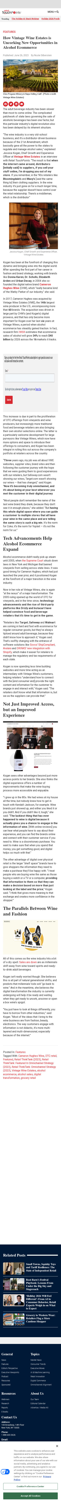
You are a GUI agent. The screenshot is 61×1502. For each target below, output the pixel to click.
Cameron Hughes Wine (31, 1055)
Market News (36, 1360)
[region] (30, 1471)
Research (5, 1404)
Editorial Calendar (38, 1404)
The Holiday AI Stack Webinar (25, 19)
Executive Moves (38, 1368)
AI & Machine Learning (40, 1372)
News (3, 1360)
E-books (4, 1412)
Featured (8, 1059)
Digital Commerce (38, 1381)
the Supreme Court (32, 560)
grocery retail (28, 1077)
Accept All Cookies (30, 1496)
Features (9, 31)
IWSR (22, 332)
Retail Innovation (38, 1377)
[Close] (57, 1446)
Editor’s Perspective (9, 1368)
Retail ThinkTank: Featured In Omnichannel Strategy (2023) (28, 1063)
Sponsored (5, 1385)
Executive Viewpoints (10, 1372)
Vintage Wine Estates (24, 1070)
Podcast (4, 1377)
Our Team (35, 1399)
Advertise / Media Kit (39, 1408)
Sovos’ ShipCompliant (42, 644)
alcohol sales (25, 1074)
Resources (5, 1381)
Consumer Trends (38, 1364)
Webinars (5, 1399)
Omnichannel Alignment (41, 1385)
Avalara (7, 648)
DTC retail (51, 1055)
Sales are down (28, 962)
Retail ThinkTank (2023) (27, 1059)
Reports (4, 1408)
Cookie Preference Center (30, 1486)
